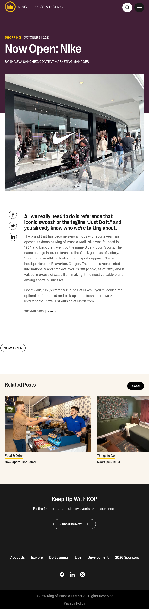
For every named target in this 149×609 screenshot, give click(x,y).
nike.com (53, 311)
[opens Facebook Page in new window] (62, 575)
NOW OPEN (13, 348)
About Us (17, 557)
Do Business (58, 557)
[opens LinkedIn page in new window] (72, 575)
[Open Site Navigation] (139, 7)
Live (78, 557)
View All (135, 386)
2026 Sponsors (127, 557)
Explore (37, 557)
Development (98, 557)
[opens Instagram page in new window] (82, 575)
